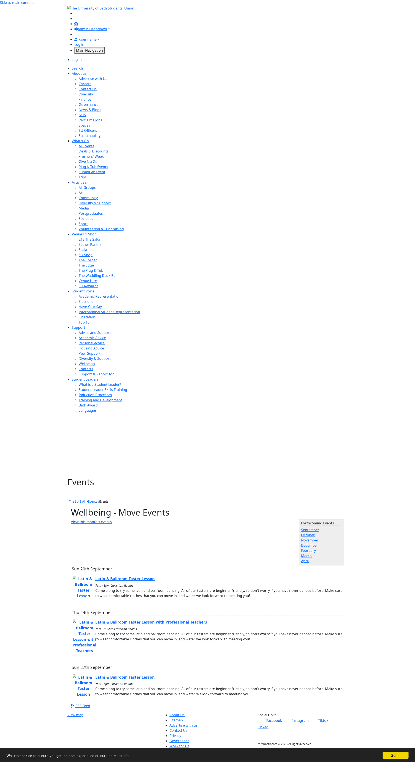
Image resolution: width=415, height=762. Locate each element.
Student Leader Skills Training (103, 389)
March (306, 555)
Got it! (396, 755)
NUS (82, 115)
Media (84, 208)
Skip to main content (17, 2)
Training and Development (100, 400)
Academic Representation (100, 296)
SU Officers (88, 130)
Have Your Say (90, 306)
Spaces (84, 125)
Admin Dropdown (92, 29)
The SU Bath (77, 501)
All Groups (87, 187)
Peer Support (90, 353)
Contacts (86, 369)
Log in (79, 44)
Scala (83, 249)
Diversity (86, 94)
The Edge (86, 265)
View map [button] (75, 715)
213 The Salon (90, 239)
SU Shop (86, 254)
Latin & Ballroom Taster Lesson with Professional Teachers (151, 622)
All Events (86, 146)
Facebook (274, 720)
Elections (86, 301)
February (308, 550)
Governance (89, 104)
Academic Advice (92, 337)
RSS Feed (82, 705)
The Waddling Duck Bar (98, 275)
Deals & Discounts (94, 151)
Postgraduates (91, 213)
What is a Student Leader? (100, 384)
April (305, 561)
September (310, 529)
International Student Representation (109, 312)
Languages (88, 410)
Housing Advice (91, 348)
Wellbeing (87, 363)
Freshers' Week (91, 156)
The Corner (88, 260)
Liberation (87, 317)
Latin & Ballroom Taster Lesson (125, 578)
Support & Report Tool (97, 374)
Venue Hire (88, 280)
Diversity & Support (95, 203)
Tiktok (323, 720)
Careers (85, 83)
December (309, 545)
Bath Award (88, 405)
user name (88, 39)
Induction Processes (95, 394)
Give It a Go (88, 161)
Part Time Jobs (90, 120)
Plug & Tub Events (93, 166)
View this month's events (91, 521)
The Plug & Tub (91, 270)
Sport (83, 223)
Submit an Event (92, 172)
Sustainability (90, 135)
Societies (86, 218)
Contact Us (88, 89)
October (308, 535)
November (309, 540)
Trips (83, 177)
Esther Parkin (90, 244)
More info (121, 755)
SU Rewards (88, 286)
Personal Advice (92, 343)
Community (88, 197)
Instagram (300, 720)
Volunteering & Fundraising (101, 229)
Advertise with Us (93, 78)
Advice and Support (95, 332)
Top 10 (84, 322)
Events (92, 501)
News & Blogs (90, 109)
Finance (85, 99)
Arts (82, 192)
